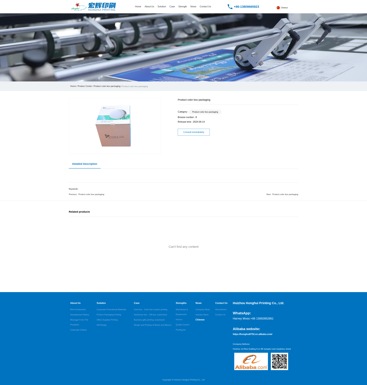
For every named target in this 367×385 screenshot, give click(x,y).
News (193, 6)
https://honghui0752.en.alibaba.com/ (252, 334)
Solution (162, 6)
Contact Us (205, 6)
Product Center (85, 86)
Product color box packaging (107, 86)
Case (172, 6)
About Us (149, 6)
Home (138, 6)
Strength (182, 6)
